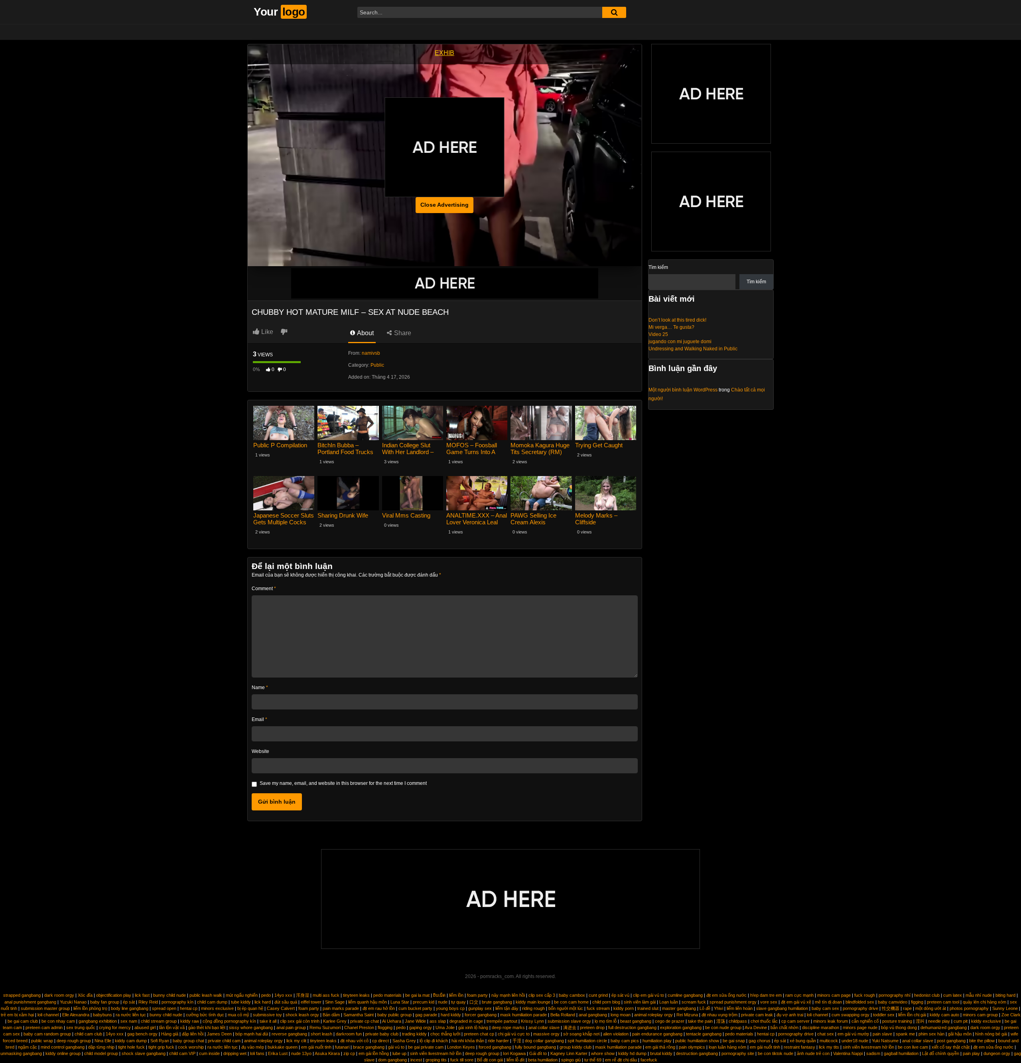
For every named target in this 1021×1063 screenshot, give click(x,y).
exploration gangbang (681, 1027)
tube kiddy (241, 1002)
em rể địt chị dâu (621, 1059)
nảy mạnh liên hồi (508, 995)
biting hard (1005, 995)
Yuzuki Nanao (73, 1002)
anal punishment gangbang (30, 1002)
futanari (342, 1047)
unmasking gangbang (21, 1053)
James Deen (219, 1033)
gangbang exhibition (98, 1021)
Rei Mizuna (687, 1014)
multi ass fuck (326, 995)
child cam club (88, 1033)
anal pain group (291, 1027)
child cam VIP (182, 1053)
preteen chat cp (479, 1033)
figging (917, 1002)
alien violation (616, 1033)
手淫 (516, 1040)
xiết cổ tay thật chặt (951, 1047)
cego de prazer (669, 1021)
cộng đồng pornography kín (229, 1021)
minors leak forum (830, 1021)
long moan (621, 1014)
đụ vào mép (252, 1047)
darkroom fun (349, 1033)
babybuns (102, 1014)
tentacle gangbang (703, 1033)
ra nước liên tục (131, 1014)
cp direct (380, 1040)
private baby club (381, 1033)
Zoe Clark (1011, 1014)
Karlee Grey (335, 1021)
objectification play (113, 995)
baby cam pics (625, 1040)
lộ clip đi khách (434, 1040)
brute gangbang (497, 1002)
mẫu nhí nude (979, 995)
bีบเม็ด (439, 995)
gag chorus (760, 1040)
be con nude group (723, 1027)
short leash (321, 1033)
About (365, 333)
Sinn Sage (335, 1002)
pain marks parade (341, 1008)
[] (614, 12)
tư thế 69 (592, 1059)
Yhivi (718, 1008)
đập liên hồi (192, 1033)
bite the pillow (982, 1040)
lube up (399, 1053)
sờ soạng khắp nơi (581, 1033)
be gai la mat (417, 995)
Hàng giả (169, 1033)
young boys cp (450, 1008)
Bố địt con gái (490, 1059)
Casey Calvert (281, 1008)
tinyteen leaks (356, 995)
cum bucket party (415, 1008)
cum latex (952, 995)
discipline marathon (820, 1027)
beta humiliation (543, 1059)
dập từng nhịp (101, 1047)
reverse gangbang (289, 1033)
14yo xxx (283, 995)
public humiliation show (697, 1040)
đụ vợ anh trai (790, 1014)
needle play (939, 1021)
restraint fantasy (799, 1047)
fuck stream (598, 1008)
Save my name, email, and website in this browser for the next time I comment (343, 783)
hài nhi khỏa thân (467, 1040)
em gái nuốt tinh (316, 1047)
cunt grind (598, 995)
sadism (873, 1053)
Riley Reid (148, 1002)
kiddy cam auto (944, 1014)
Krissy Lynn (532, 1021)
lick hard (262, 1002)
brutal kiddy (661, 1053)
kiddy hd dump (632, 1053)
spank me (905, 1033)
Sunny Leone (1005, 1008)
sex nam (128, 1021)
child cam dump (212, 1002)
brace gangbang (368, 1047)
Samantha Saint (358, 1014)
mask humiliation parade (523, 1014)
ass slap (438, 1021)
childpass (738, 1021)
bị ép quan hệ (250, 1008)
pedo (266, 995)
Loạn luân (668, 1002)
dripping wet (234, 1053)
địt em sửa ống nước (726, 995)
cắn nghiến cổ (865, 1021)
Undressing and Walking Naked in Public (692, 349)
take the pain (700, 1021)
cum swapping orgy (850, 1014)
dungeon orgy (997, 1053)
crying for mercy (115, 1027)
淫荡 (720, 1021)
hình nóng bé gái (991, 1033)
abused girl (145, 1027)
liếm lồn (456, 995)
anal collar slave (544, 1027)
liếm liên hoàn (740, 1008)
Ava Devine (756, 1027)
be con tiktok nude (775, 1053)
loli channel (48, 1014)
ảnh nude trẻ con (813, 1053)
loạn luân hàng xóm (727, 1047)
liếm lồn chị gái (912, 1014)
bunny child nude (169, 995)
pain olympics (692, 1047)
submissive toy (267, 1014)
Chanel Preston (359, 1027)
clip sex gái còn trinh (299, 1021)
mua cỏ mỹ (238, 1014)
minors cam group (980, 1014)
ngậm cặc (27, 1047)
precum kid (423, 1002)
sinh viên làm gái (640, 1002)
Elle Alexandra (75, 1014)
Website (260, 751)
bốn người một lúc (565, 1008)
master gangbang (679, 1008)
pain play (971, 1053)
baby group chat (188, 1040)
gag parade (426, 1014)
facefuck (649, 1059)
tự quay (458, 1002)
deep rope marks (508, 1027)
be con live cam (913, 1047)
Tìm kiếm (658, 267)
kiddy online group (63, 1053)
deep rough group (74, 1040)
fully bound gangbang (535, 1047)
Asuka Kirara (327, 1053)
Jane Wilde (415, 1021)
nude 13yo (301, 1053)
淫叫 (920, 1021)
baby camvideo (892, 1002)
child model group (101, 1053)
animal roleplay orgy (653, 1014)
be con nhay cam (58, 1021)
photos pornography (969, 1008)
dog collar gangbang (544, 1040)
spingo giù (571, 1059)
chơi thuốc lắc (764, 1021)
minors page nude (860, 1027)
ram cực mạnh (799, 995)
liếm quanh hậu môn (367, 1002)
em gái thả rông (660, 1047)
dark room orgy (59, 995)
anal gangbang (593, 1014)
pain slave (882, 1033)
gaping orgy (420, 1027)
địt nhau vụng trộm (719, 1014)
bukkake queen (283, 1047)
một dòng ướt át (930, 1008)
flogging (385, 1027)
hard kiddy (451, 1014)
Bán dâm (331, 1014)
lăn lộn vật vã (172, 1027)
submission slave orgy (569, 1021)
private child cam (224, 1040)
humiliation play (657, 1040)
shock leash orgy (302, 1014)
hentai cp (188, 1008)
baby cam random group (47, 1033)
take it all (268, 1021)
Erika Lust (278, 1053)
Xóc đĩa (85, 995)
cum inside (209, 1053)
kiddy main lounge (533, 1002)
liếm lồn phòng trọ (90, 1008)
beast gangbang (635, 1021)
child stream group (159, 1021)
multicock (829, 1040)
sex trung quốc (80, 1027)
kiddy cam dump (131, 1040)
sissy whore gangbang (251, 1027)
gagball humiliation (901, 1053)
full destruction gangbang (632, 1027)
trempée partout (502, 1021)
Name (260, 687)
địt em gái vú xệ (796, 1002)
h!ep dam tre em (766, 995)
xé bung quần (803, 1040)
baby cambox (572, 995)
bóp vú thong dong (899, 1027)
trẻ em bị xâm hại (17, 1014)
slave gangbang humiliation (782, 1008)
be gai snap (734, 1040)
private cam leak (757, 1014)
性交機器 (890, 1008)
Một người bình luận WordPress (682, 390)
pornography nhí (895, 995)
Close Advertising (444, 205)
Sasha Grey (404, 1040)
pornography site (737, 1053)
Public (377, 365)
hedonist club (927, 995)
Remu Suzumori (325, 1027)
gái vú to (396, 1047)
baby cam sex (825, 1008)
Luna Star (399, 1002)
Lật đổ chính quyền (940, 1053)
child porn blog (606, 1002)
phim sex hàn (931, 1033)
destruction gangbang (697, 1053)
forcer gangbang (481, 1014)
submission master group (45, 1008)
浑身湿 (302, 995)
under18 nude (855, 1040)
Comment (264, 588)
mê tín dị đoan (828, 1002)
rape (907, 1008)
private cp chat (364, 1021)
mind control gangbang (63, 1047)
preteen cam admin (44, 1027)
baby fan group (104, 1002)
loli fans (257, 1053)
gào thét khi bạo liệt (206, 1027)
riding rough (533, 1008)
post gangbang (951, 1040)
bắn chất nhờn (784, 1027)
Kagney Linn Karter (568, 1053)
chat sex (825, 1033)
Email (259, 719)
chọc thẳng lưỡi (445, 1033)
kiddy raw (189, 1021)
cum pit (961, 1021)
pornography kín (177, 1002)
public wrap (42, 1040)
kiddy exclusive (986, 1021)
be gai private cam (425, 1047)
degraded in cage (466, 1021)
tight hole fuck (131, 1047)
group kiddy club (575, 1047)
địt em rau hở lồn (379, 1008)
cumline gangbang (685, 995)
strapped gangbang (22, 995)
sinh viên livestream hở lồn (868, 1047)
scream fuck (694, 1002)
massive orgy (546, 1033)
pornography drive (860, 1008)
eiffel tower (311, 1002)
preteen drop (592, 1027)
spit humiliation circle (587, 1040)
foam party (477, 995)
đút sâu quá (285, 1002)
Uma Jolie (445, 1027)
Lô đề (705, 1008)
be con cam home (571, 1002)
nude (442, 1002)
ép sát (129, 1002)
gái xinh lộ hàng (473, 1027)
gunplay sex (480, 1008)
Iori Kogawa (514, 1053)
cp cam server (795, 1021)
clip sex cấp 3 (541, 995)
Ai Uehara (391, 1021)
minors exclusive (217, 1008)
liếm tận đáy (506, 1008)
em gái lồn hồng (374, 1053)
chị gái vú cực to (514, 1033)
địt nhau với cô (354, 1040)
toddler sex (884, 1014)
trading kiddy (414, 1033)
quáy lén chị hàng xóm (984, 1002)
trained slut (647, 1008)
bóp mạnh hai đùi (251, 1033)
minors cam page (834, 995)
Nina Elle (103, 1040)
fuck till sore (461, 1059)
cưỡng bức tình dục (205, 1014)
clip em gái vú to (648, 995)
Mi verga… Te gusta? (671, 327)
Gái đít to (538, 1053)
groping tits (436, 1059)
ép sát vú (620, 995)
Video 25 (658, 334)
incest (416, 1059)
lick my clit (296, 1040)
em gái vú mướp (853, 1033)
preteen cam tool (943, 1002)
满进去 (569, 1027)
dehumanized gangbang (943, 1027)
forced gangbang (495, 1047)
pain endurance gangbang (657, 1033)
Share (401, 333)
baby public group (394, 1014)
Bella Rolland (562, 1014)
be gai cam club (23, 1021)
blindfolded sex (860, 1002)
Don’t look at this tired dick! (677, 320)
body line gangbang (129, 1008)
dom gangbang (392, 1059)
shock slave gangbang (144, 1053)
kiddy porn (623, 1008)
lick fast (142, 995)
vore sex (768, 1002)
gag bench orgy (142, 1033)
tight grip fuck (161, 1047)
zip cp (349, 1053)
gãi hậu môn (960, 1033)
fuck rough (864, 995)
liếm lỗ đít (515, 1059)
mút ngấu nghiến (242, 995)
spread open (164, 1008)
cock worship (191, 1047)
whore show (603, 1053)
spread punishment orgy (733, 1002)
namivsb (371, 353)
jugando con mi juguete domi (680, 341)
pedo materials (387, 995)
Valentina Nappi (848, 1053)
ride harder (498, 1040)
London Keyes (461, 1047)
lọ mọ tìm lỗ (606, 1021)
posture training (897, 1021)
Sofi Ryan (159, 1040)
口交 (473, 1002)
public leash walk (205, 995)
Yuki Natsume (885, 1040)
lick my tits (829, 1047)
